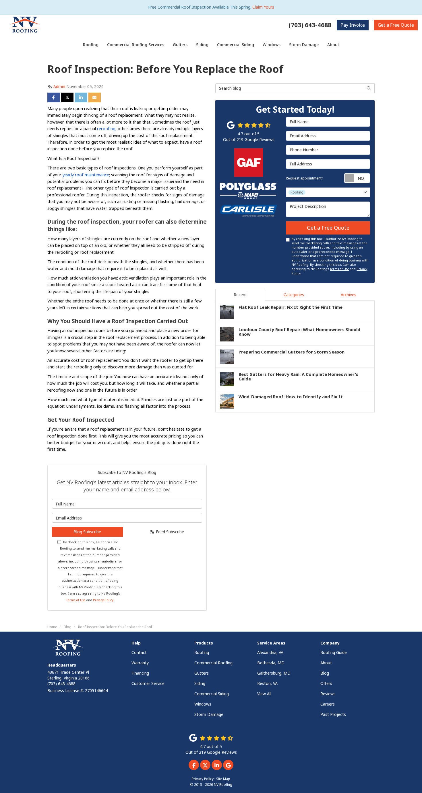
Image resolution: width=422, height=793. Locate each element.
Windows (202, 704)
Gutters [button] (180, 44)
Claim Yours (263, 7)
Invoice (352, 25)
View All (264, 693)
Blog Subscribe (87, 531)
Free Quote (396, 25)
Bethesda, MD (270, 662)
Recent (240, 294)
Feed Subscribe (169, 531)
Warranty (140, 662)
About (326, 662)
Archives (348, 294)
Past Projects (333, 714)
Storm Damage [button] (304, 44)
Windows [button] (271, 44)
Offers (326, 683)
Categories (294, 294)
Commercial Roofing (213, 662)
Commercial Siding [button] (235, 44)
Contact (139, 652)
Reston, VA (267, 683)
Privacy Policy (103, 600)
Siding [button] (202, 44)
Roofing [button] (90, 44)
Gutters (201, 673)
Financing (140, 673)
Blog (324, 673)
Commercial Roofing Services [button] (135, 44)
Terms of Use (76, 600)
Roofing (201, 652)
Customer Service (147, 683)
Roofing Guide (333, 652)
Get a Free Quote (328, 227)
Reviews (328, 693)
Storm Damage (208, 714)
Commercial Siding (211, 693)
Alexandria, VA (270, 652)
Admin (59, 86)
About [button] (333, 44)
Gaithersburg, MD (274, 673)
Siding (199, 683)
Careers (327, 704)
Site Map (223, 778)
